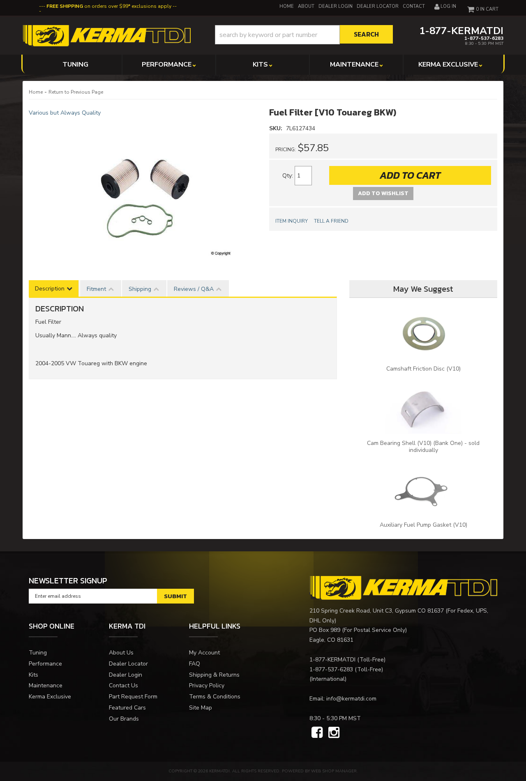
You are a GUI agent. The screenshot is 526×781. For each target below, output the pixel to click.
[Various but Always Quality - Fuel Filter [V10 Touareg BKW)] (143, 190)
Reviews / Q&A (194, 289)
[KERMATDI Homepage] (107, 35)
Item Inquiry (291, 221)
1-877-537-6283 (331, 669)
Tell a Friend (331, 221)
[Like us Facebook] (317, 733)
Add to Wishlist (383, 193)
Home (36, 92)
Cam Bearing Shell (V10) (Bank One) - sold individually (423, 446)
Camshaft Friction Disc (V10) (423, 369)
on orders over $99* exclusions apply (108, 6)
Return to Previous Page (75, 92)
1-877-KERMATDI (332, 660)
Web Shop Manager (334, 771)
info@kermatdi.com (351, 699)
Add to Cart (410, 175)
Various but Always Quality (65, 113)
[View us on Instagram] (333, 733)
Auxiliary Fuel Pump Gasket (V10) (423, 525)
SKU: (276, 128)
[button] (304, 34)
